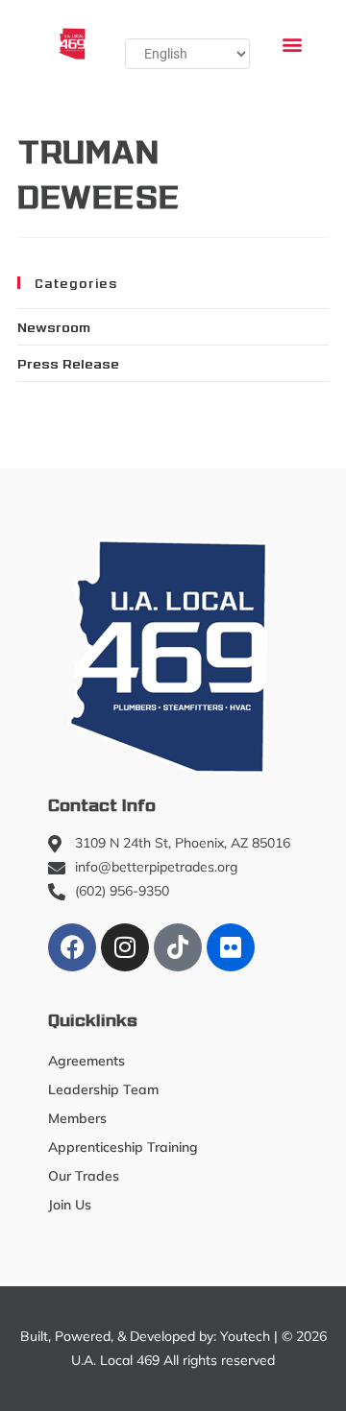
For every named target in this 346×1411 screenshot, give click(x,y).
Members (77, 1118)
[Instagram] (125, 947)
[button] (292, 44)
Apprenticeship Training (123, 1147)
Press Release (68, 363)
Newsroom (53, 326)
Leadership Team (103, 1089)
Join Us (69, 1204)
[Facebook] (72, 947)
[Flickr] (231, 947)
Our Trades (83, 1175)
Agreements (86, 1060)
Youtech (245, 1336)
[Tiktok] (178, 947)
